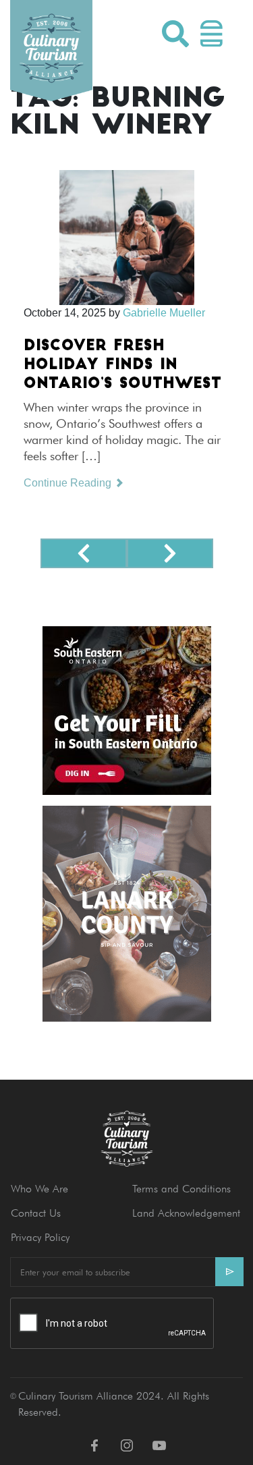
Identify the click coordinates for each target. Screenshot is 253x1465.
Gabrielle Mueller (164, 313)
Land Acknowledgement (186, 1213)
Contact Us (36, 1213)
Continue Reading (69, 483)
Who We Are (39, 1188)
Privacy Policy (40, 1237)
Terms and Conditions (181, 1188)
